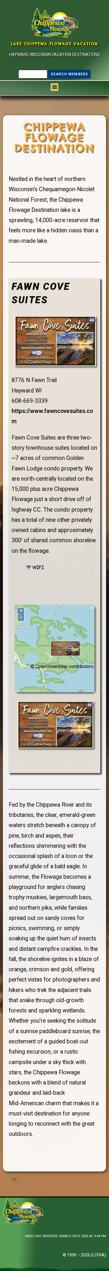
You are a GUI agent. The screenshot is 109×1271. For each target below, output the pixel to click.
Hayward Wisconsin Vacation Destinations (54, 54)
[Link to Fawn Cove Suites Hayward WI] (55, 340)
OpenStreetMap (51, 666)
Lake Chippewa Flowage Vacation (54, 43)
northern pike (35, 907)
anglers (56, 887)
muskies (36, 897)
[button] (54, 87)
